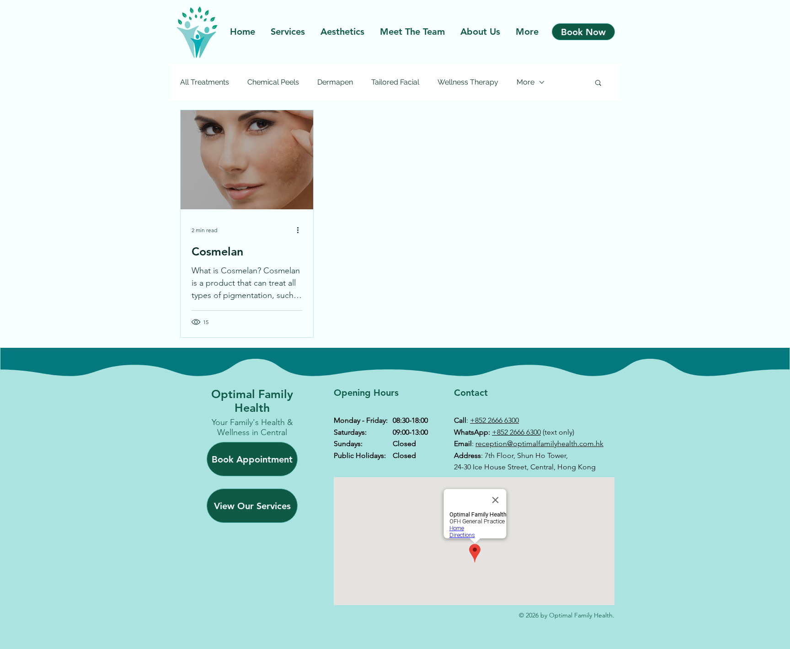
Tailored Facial (395, 82)
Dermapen (335, 82)
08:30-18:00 (410, 420)
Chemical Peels (273, 82)
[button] (598, 83)
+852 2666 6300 (494, 420)
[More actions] (300, 229)
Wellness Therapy (468, 82)
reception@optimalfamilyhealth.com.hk (539, 443)
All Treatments (204, 82)
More (525, 82)
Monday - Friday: (361, 420)
